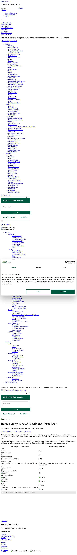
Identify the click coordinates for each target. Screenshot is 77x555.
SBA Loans (11, 131)
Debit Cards (11, 115)
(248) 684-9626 (5, 224)
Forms (10, 158)
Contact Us (8, 16)
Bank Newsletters (13, 177)
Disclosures (11, 165)
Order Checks (5, 26)
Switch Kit (4, 29)
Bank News (11, 172)
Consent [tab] (13, 267)
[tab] (38, 492)
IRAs (9, 67)
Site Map (3, 538)
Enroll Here (23, 217)
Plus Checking (12, 111)
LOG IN (15, 213)
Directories (11, 189)
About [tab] (64, 267)
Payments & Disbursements (16, 138)
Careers (10, 182)
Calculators (4, 31)
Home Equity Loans (14, 76)
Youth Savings (12, 64)
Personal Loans (12, 79)
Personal (7, 44)
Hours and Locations (11, 13)
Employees (11, 190)
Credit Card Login (6, 23)
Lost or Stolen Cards (7, 28)
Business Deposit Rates (15, 120)
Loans (10, 72)
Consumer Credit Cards (15, 83)
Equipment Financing (14, 128)
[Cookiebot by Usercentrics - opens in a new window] (66, 262)
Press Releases (12, 173)
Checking (11, 46)
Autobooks (11, 136)
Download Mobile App (8, 536)
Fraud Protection (6, 34)
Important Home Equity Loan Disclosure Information (19, 492)
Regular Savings (13, 62)
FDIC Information (6, 539)
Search (20, 8)
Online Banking (13, 89)
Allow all (63, 291)
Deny (38, 291)
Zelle (9, 101)
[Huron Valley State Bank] (9, 41)
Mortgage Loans (13, 74)
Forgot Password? (9, 217)
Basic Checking (13, 47)
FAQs (10, 94)
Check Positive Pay (14, 150)
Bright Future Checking (15, 51)
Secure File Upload (6, 33)
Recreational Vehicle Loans (16, 81)
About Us (11, 175)
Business (7, 104)
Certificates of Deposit (15, 66)
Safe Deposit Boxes (14, 99)
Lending (10, 121)
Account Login (5, 195)
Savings (10, 61)
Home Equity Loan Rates (15, 84)
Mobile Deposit (12, 96)
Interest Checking (13, 49)
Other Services (12, 141)
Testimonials (12, 178)
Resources (8, 153)
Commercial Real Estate (15, 130)
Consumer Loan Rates (15, 86)
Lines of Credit (12, 125)
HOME (3, 431)
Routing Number (6, 24)
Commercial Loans (14, 123)
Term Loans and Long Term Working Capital (21, 126)
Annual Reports (13, 187)
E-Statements (12, 98)
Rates (10, 59)
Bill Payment (12, 91)
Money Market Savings (15, 118)
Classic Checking (13, 109)
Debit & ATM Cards (14, 57)
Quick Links (10, 15)
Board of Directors (13, 192)
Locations (4, 534)
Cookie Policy (12, 170)
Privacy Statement (13, 167)
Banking (10, 106)
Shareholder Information (15, 183)
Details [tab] (38, 267)
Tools (10, 155)
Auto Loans (11, 77)
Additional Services (14, 88)
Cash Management (13, 135)
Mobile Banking (13, 93)
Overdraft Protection (14, 54)
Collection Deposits (14, 140)
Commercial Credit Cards (15, 133)
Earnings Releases (13, 185)
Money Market (12, 69)
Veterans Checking (13, 52)
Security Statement (13, 168)
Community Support (14, 180)
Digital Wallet (12, 152)
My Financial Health (14, 103)
